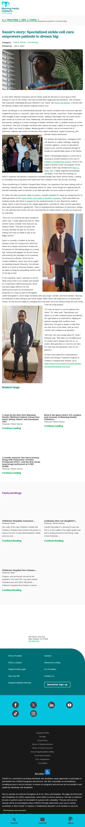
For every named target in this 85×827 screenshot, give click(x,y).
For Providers (50, 669)
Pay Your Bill (13, 676)
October (33, 20)
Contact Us (49, 676)
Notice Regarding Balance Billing (42, 752)
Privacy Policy (42, 740)
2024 (24, 20)
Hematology (33, 42)
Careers (47, 656)
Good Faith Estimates (43, 756)
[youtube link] (69, 705)
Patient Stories (19, 42)
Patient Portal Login (17, 669)
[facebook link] (15, 705)
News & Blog (12, 20)
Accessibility (42, 763)
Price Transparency (43, 759)
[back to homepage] (3, 19)
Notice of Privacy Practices (43, 748)
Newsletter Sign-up (57, 684)
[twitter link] (33, 705)
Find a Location (15, 663)
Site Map (42, 737)
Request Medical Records (19, 683)
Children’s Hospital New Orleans (57, 162)
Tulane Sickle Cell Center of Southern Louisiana (41, 198)
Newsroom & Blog (52, 663)
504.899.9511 (33, 641)
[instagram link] (33, 713)
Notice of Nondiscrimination (42, 744)
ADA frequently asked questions (14, 810)
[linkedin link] (51, 705)
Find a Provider (15, 656)
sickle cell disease (62, 103)
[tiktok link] (15, 713)
